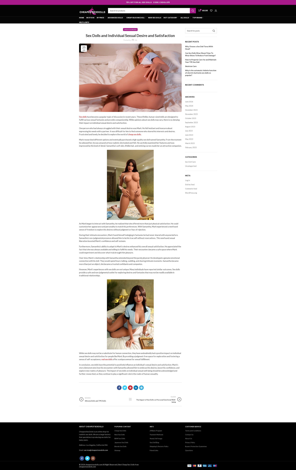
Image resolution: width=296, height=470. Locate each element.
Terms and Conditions (193, 431)
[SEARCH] (193, 10)
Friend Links (154, 450)
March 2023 (190, 143)
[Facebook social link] (119, 387)
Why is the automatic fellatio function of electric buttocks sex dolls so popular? (200, 72)
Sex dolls (83, 117)
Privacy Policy (190, 442)
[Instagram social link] (93, 458)
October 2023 (190, 118)
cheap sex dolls (134, 134)
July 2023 (189, 131)
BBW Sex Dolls (119, 438)
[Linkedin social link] (136, 387)
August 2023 (190, 127)
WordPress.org (191, 193)
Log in (187, 180)
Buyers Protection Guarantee (196, 446)
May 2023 (189, 139)
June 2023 (189, 135)
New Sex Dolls (119, 435)
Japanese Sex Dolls (121, 442)
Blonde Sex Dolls (120, 446)
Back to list (130, 399)
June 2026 (189, 102)
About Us (188, 438)
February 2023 (191, 147)
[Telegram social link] (141, 387)
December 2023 (191, 110)
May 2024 (189, 106)
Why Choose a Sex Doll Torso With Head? (199, 47)
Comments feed (191, 189)
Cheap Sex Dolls (120, 431)
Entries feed (189, 184)
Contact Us (189, 435)
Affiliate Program (156, 431)
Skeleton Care (191, 66)
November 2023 (191, 114)
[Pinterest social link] (130, 387)
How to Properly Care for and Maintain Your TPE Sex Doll (200, 61)
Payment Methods (156, 435)
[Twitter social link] (124, 387)
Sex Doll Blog (154, 442)
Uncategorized (130, 29)
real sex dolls (106, 359)
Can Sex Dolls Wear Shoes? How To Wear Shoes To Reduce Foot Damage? (200, 54)
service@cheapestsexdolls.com (96, 450)
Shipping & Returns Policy (159, 446)
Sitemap (117, 450)
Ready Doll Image (156, 438)
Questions (189, 450)
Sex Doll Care (190, 162)
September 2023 (191, 122)
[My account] (216, 10)
